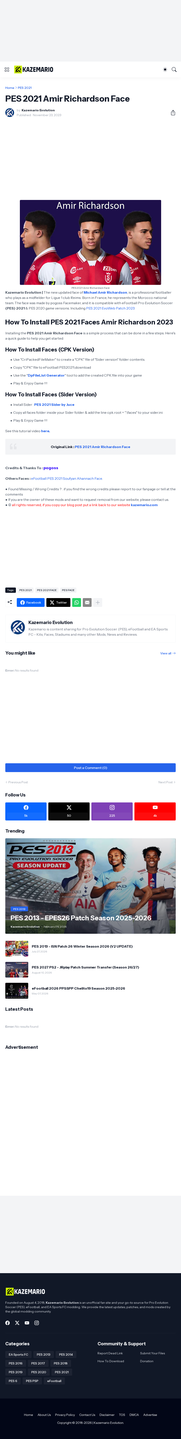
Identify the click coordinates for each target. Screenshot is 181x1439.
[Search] (174, 69)
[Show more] (97, 602)
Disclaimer (107, 1415)
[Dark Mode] (165, 69)
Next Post (165, 782)
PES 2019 (16, 1372)
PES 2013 (43, 1355)
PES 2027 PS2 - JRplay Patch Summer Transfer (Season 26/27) (85, 967)
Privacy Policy (65, 1415)
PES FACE (68, 590)
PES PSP (32, 1381)
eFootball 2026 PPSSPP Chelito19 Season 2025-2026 (78, 988)
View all (165, 653)
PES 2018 (61, 1363)
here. (45, 431)
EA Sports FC (18, 1355)
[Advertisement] (90, 31)
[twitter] (17, 1323)
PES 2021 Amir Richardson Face (102, 447)
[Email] (87, 602)
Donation (146, 1361)
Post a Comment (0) (90, 767)
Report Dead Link (110, 1353)
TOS (122, 1415)
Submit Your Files (152, 1353)
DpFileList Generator (46, 375)
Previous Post (18, 782)
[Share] (171, 112)
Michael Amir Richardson (105, 292)
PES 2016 (16, 1363)
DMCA (134, 1415)
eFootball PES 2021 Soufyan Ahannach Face (66, 478)
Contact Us (87, 1415)
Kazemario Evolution (108, 1423)
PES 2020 (38, 1372)
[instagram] (36, 1323)
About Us (44, 1415)
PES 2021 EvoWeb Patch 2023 (110, 308)
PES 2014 (66, 1355)
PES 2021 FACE (47, 590)
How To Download (111, 1361)
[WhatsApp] (76, 602)
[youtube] (27, 1323)
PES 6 (13, 1381)
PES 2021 (25, 88)
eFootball (54, 1381)
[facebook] (7, 1323)
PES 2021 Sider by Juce (54, 404)
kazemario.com (144, 505)
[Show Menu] (7, 69)
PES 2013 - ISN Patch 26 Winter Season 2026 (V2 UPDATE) (82, 946)
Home (9, 88)
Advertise (150, 1415)
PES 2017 (38, 1363)
